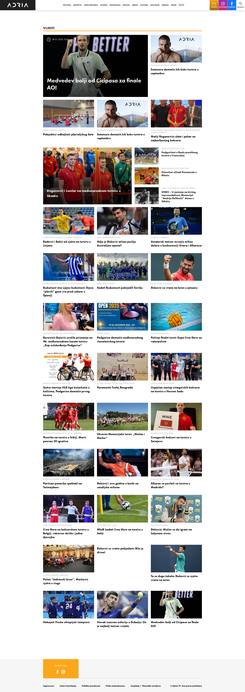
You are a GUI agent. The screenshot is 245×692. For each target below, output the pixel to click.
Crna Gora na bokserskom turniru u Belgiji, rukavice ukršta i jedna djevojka (66, 533)
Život (181, 5)
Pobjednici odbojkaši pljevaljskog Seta (68, 134)
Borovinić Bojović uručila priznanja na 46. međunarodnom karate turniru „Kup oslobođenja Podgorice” (67, 341)
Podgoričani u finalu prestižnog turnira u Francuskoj (179, 154)
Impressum (48, 686)
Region (126, 5)
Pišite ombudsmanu (115, 686)
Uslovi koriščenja (68, 686)
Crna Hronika (91, 5)
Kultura (144, 5)
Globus (103, 5)
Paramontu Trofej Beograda (115, 387)
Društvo (77, 5)
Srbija (135, 5)
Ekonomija (115, 5)
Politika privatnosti (91, 686)
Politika (67, 5)
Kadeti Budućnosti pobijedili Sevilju (120, 287)
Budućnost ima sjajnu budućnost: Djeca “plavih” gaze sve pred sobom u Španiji (68, 291)
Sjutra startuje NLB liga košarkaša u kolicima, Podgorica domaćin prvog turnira (66, 391)
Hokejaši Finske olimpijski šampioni (66, 622)
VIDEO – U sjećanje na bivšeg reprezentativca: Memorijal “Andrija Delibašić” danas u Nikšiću (178, 196)
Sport (174, 5)
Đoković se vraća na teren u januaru (174, 287)
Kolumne (154, 5)
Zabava (165, 5)
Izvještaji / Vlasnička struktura (146, 686)
